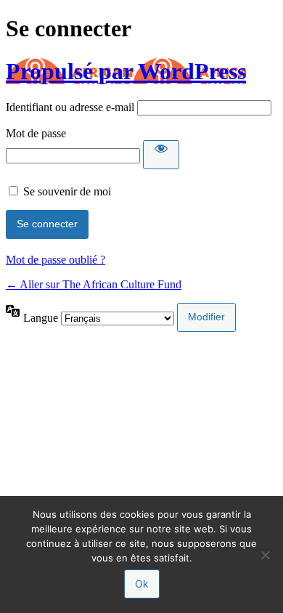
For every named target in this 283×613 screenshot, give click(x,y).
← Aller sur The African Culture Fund (93, 284)
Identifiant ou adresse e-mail (70, 107)
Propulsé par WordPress (126, 71)
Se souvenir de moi (67, 191)
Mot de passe (36, 133)
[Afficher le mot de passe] (161, 154)
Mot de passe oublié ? (55, 259)
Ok (142, 583)
